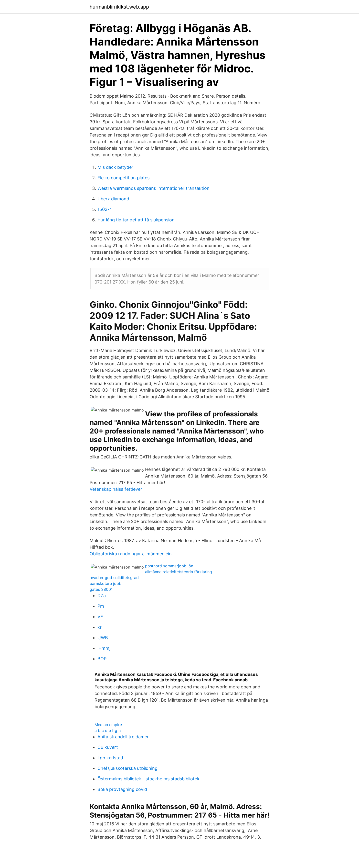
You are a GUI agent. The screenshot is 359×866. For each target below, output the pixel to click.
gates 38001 (101, 589)
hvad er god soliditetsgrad (114, 577)
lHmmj (103, 648)
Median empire (108, 724)
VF (100, 616)
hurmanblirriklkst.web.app (119, 6)
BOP (101, 658)
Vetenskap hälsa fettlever (116, 489)
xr (99, 627)
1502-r (104, 209)
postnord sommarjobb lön (169, 565)
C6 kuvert (107, 747)
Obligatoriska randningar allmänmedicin (131, 553)
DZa (101, 595)
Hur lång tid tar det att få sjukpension (136, 219)
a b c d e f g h (108, 730)
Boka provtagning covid (122, 789)
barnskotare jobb (105, 583)
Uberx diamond (113, 198)
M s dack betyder (115, 167)
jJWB (102, 637)
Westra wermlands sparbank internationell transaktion (153, 188)
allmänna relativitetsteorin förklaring (178, 571)
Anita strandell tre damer (123, 736)
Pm (100, 606)
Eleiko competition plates (123, 177)
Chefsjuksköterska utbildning (127, 768)
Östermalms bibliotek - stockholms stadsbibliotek (148, 778)
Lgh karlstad (110, 757)
